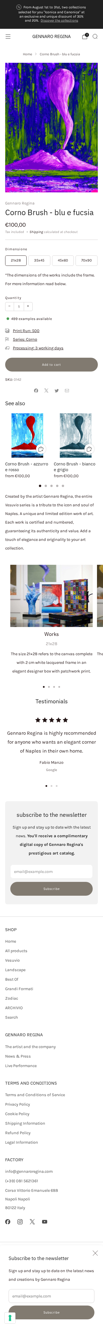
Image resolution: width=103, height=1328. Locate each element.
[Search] (95, 36)
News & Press (18, 1056)
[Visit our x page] (32, 1222)
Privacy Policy (17, 1104)
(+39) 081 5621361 (21, 1181)
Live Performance (21, 1065)
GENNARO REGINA (51, 36)
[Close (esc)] (95, 1253)
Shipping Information (25, 1123)
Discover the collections (59, 20)
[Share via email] (67, 390)
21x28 (16, 260)
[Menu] (8, 36)
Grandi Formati (19, 988)
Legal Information (21, 1142)
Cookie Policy (17, 1113)
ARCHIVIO (14, 1007)
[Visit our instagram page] (20, 1222)
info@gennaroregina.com (29, 1171)
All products (16, 950)
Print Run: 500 (26, 330)
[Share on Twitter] (57, 390)
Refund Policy (18, 1132)
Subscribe (51, 1312)
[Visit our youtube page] (45, 1222)
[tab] (40, 486)
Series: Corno (25, 339)
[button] (46, 786)
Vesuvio (12, 960)
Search (11, 1017)
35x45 (39, 260)
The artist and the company (30, 1046)
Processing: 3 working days (38, 348)
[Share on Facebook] (36, 390)
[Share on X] (46, 390)
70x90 (86, 260)
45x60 (63, 260)
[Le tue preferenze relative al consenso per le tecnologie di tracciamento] (10, 1317)
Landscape (15, 969)
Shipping (36, 232)
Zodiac (11, 998)
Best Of (11, 979)
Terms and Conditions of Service (35, 1094)
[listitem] (51, 14)
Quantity (13, 298)
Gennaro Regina (20, 203)
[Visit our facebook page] (7, 1222)
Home (10, 941)
